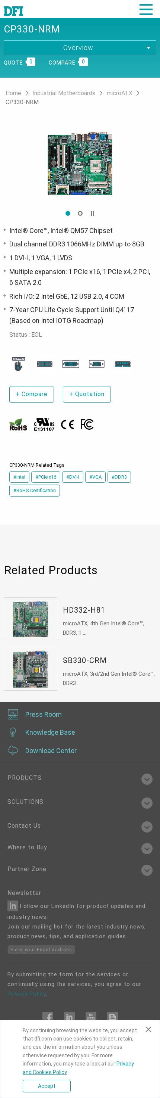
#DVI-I (72, 477)
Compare (32, 394)
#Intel (19, 477)
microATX (120, 93)
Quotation (87, 394)
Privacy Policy (26, 993)
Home (14, 93)
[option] (92, 163)
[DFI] (13, 10)
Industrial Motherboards (64, 93)
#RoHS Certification (34, 490)
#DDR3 (119, 477)
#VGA (95, 477)
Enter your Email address (41, 949)
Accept (46, 1086)
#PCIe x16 (45, 477)
